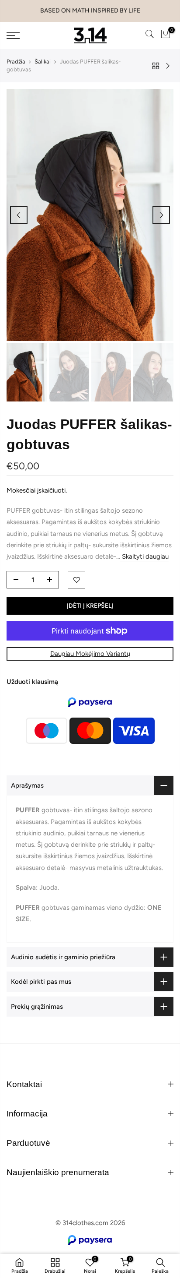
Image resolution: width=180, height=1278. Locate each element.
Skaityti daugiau (144, 556)
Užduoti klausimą (32, 682)
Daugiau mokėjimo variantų (90, 654)
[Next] (161, 215)
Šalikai (43, 61)
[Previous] (19, 215)
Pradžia (16, 61)
